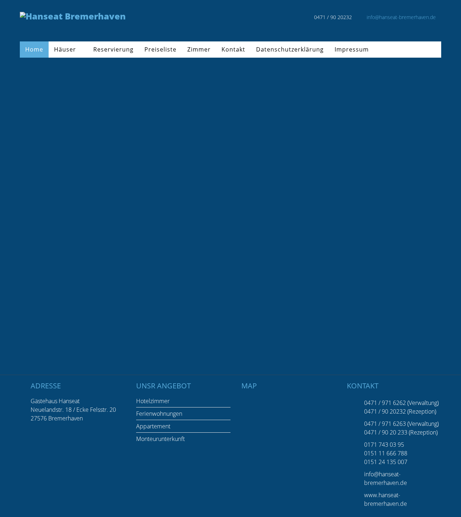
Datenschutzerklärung (290, 49)
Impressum (352, 49)
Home (34, 49)
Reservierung (113, 49)
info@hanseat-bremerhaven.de (401, 17)
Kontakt (233, 49)
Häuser (65, 49)
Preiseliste (160, 49)
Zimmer (199, 49)
